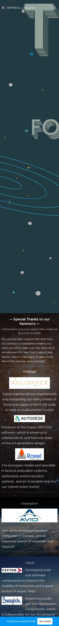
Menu (54, 8)
